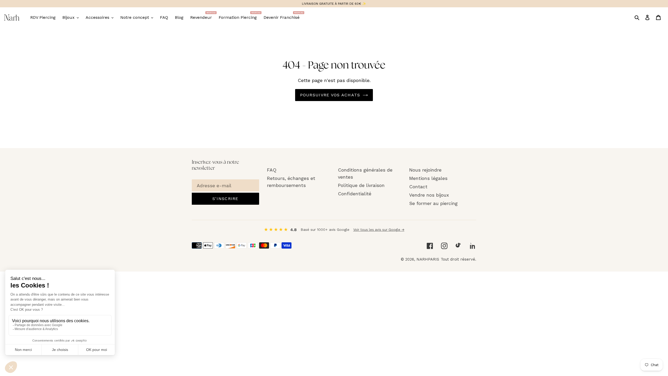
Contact (418, 186)
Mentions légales (428, 178)
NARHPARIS (427, 259)
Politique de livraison (361, 185)
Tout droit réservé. (458, 259)
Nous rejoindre (425, 170)
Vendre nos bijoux (429, 195)
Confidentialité (354, 193)
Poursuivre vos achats (330, 94)
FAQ (271, 170)
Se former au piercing (433, 203)
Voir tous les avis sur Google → (378, 230)
